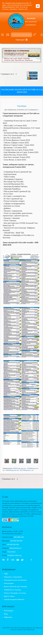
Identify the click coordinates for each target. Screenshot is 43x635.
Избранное (8, 617)
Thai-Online (21, 106)
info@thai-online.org (14, 555)
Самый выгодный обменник (14, 599)
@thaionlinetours (15, 548)
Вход (6, 614)
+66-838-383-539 (16, 541)
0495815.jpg (16, 468)
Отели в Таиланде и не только (15, 593)
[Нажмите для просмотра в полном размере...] (21, 279)
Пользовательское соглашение (15, 580)
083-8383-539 (19, 537)
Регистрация (8, 611)
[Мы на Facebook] (8, 560)
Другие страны (9, 596)
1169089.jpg (31, 468)
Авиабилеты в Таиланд (12, 590)
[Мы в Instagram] (27, 560)
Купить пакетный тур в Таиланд (15, 586)
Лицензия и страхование (13, 577)
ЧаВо (6, 574)
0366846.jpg (9, 470)
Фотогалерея (9, 583)
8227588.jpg (24, 470)
